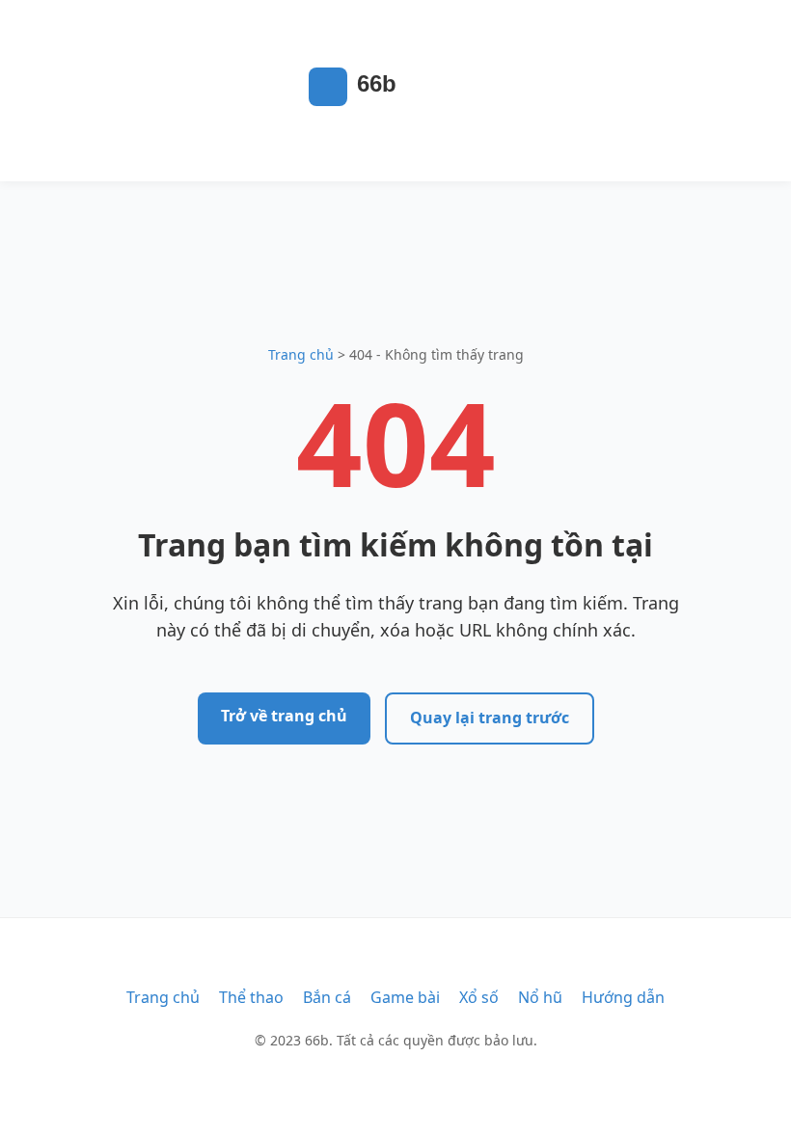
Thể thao (251, 997)
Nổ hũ (540, 997)
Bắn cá (327, 997)
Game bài (405, 997)
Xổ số (479, 997)
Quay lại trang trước (489, 717)
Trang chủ (301, 354)
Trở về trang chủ (284, 715)
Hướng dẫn (623, 997)
